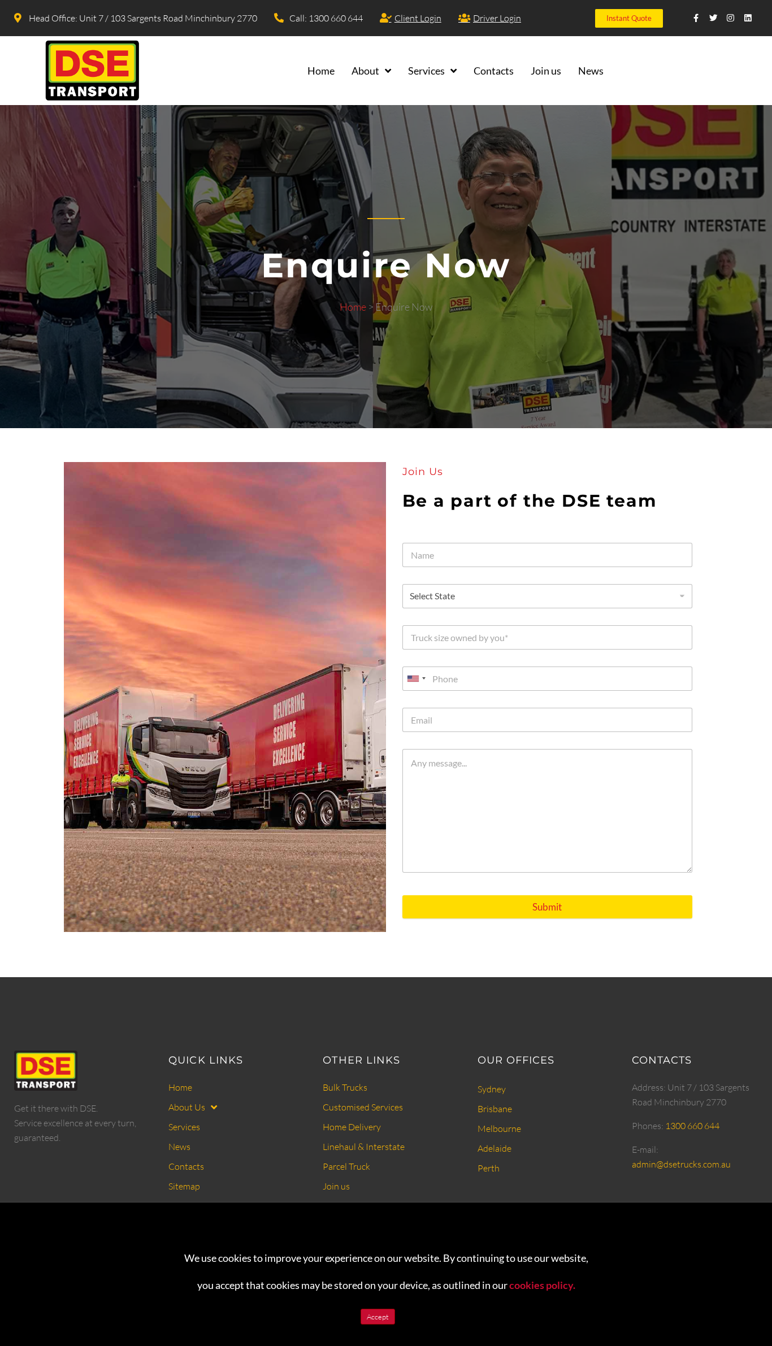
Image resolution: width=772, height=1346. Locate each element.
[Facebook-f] (696, 18)
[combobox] (416, 678)
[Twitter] (713, 18)
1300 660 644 (692, 1125)
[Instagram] (731, 18)
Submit (547, 907)
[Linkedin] (748, 18)
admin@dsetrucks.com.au (681, 1164)
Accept (378, 1316)
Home (353, 306)
